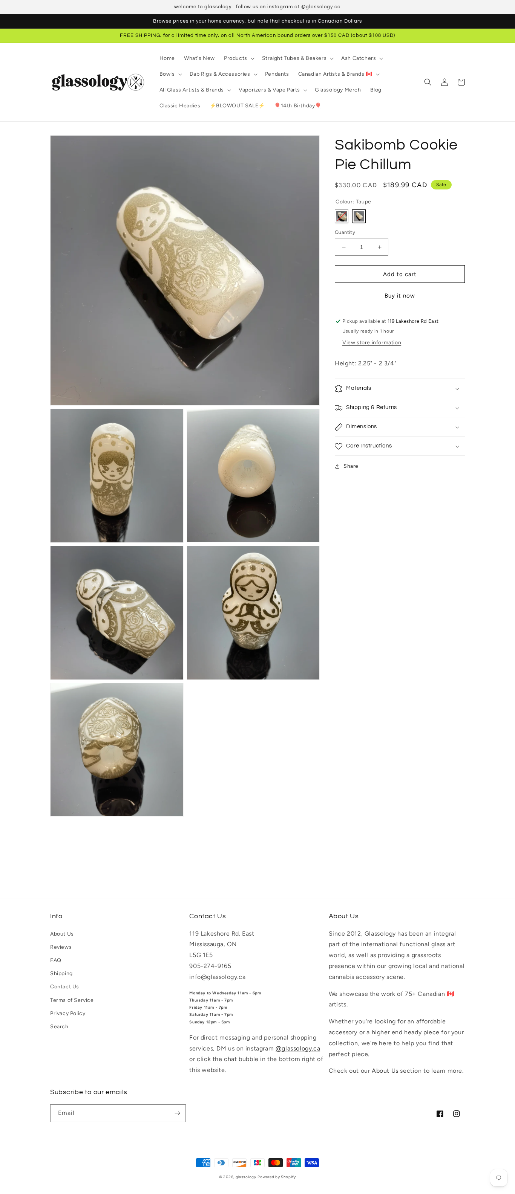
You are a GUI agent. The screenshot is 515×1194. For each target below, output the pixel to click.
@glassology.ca (298, 1048)
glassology (246, 1176)
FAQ (55, 960)
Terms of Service (72, 1000)
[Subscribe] (177, 1113)
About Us (62, 934)
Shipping (61, 973)
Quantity (345, 232)
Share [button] (351, 466)
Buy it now (400, 296)
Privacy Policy (67, 1013)
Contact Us (64, 986)
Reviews (61, 947)
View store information (371, 343)
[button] (238, 58)
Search (59, 1026)
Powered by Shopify (277, 1176)
